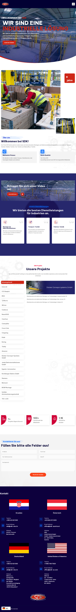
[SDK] (5, 4)
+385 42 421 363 (12, 520)
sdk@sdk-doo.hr (12, 526)
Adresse (8, 530)
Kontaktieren (12, 194)
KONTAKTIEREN (9, 42)
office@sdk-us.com (51, 570)
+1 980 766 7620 (50, 564)
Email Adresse (10, 524)
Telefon (8, 518)
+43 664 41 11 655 (50, 520)
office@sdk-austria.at (52, 526)
